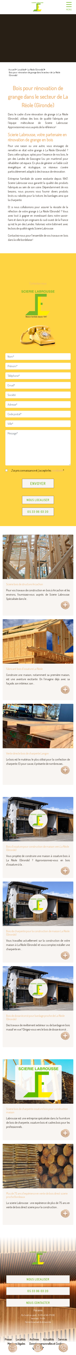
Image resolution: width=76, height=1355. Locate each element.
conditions (57, 470)
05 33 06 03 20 (37, 511)
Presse (8, 1339)
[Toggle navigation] (69, 7)
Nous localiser (38, 500)
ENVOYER (38, 483)
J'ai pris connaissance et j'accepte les (37, 470)
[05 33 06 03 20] (63, 1347)
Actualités (48, 1339)
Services (62, 1339)
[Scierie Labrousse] (37, 7)
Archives (34, 1339)
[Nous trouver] (38, 1347)
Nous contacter (38, 1303)
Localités (20, 1339)
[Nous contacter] (12, 1347)
